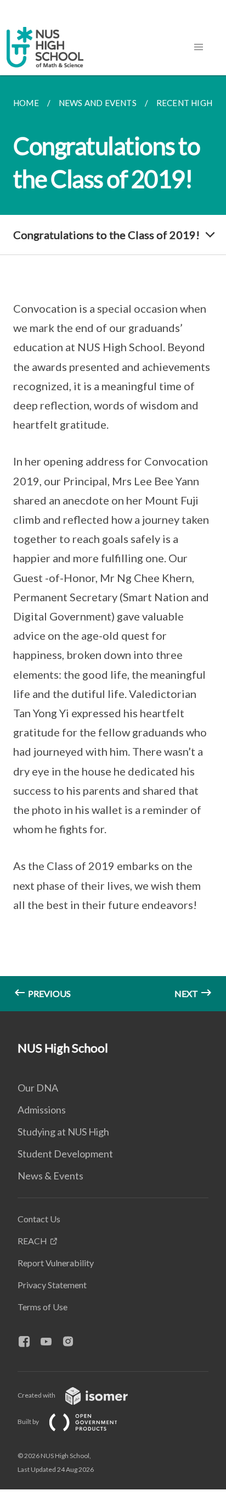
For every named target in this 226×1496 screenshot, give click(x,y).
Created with (37, 1395)
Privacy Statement (52, 1284)
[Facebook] (28, 1342)
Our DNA (38, 1088)
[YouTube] (50, 1342)
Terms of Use (42, 1306)
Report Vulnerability (56, 1262)
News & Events (50, 1176)
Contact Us (39, 1219)
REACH (32, 1240)
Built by (29, 1421)
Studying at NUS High (63, 1132)
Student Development (65, 1154)
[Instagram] (72, 1342)
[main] (113, 543)
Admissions (42, 1110)
